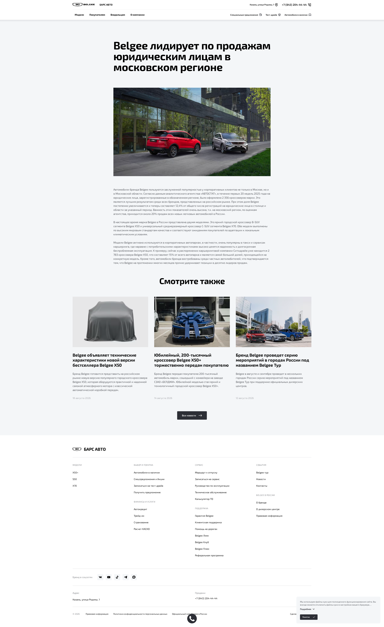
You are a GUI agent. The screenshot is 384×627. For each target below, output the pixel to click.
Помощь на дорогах (206, 528)
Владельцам (118, 14)
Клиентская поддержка (208, 522)
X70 (75, 485)
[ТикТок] (117, 577)
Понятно (306, 617)
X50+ (75, 472)
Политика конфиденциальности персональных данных (140, 614)
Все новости (189, 415)
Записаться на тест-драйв (148, 485)
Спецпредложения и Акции (149, 479)
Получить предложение (147, 492)
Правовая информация (269, 515)
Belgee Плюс (202, 548)
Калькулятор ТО (204, 498)
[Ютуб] (109, 577)
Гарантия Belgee (204, 515)
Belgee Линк (202, 535)
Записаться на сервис (207, 479)
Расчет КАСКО (142, 528)
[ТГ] (126, 577)
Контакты (261, 485)
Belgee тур (262, 472)
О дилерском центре (268, 509)
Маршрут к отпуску (206, 472)
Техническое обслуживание (211, 492)
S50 (75, 479)
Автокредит (140, 509)
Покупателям (97, 14)
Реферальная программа (209, 555)
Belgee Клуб (202, 542)
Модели (79, 14)
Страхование (141, 522)
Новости (261, 479)
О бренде (261, 502)
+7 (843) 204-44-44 (206, 598)
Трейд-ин (139, 515)
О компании (137, 14)
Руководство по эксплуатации (212, 485)
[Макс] (134, 577)
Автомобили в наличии (147, 472)
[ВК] (100, 577)
